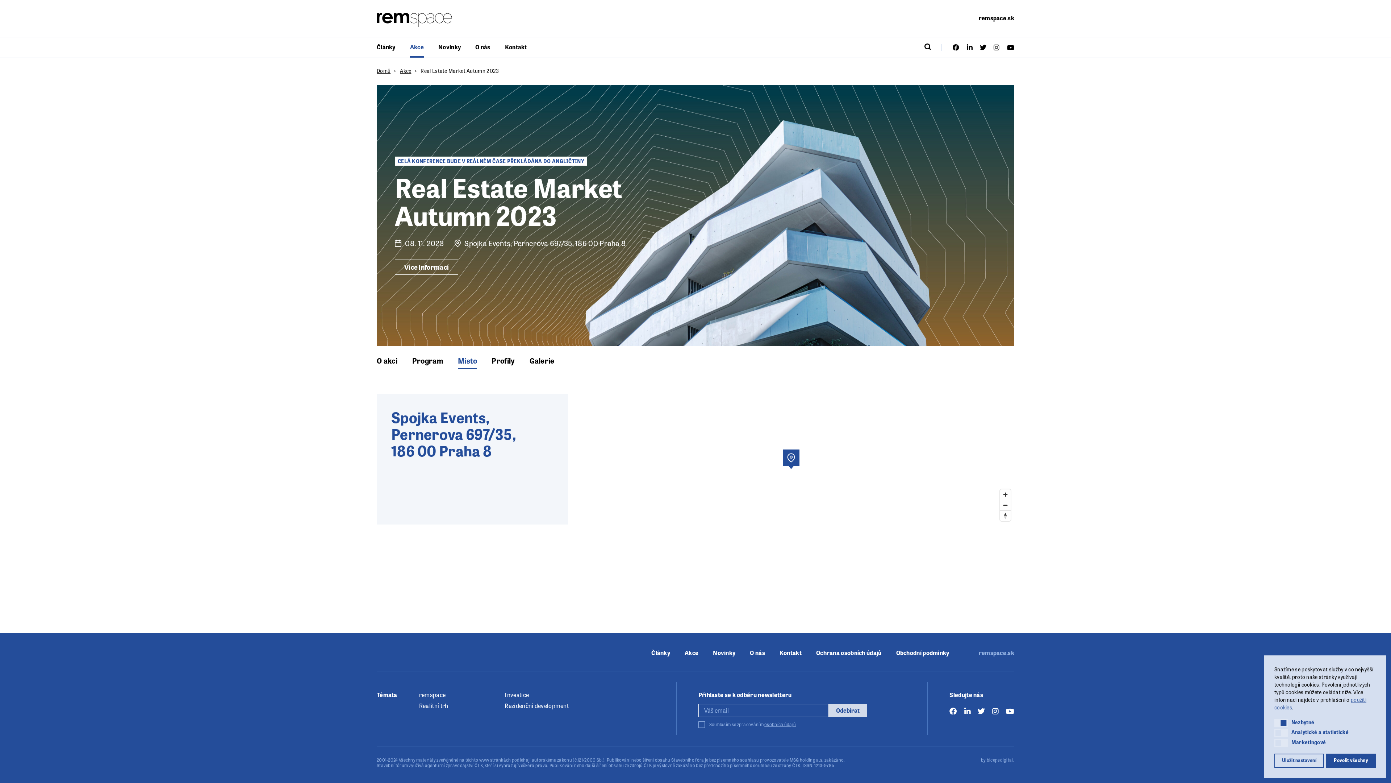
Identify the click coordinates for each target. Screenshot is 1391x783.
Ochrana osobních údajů (849, 652)
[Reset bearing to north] (1005, 515)
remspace (432, 695)
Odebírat (848, 710)
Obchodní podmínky (922, 652)
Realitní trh (433, 705)
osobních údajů (780, 724)
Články (386, 47)
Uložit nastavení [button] (1299, 760)
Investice (517, 695)
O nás (482, 47)
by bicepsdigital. (997, 760)
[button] (1281, 723)
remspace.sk (996, 18)
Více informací (426, 267)
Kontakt (516, 47)
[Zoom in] (1005, 494)
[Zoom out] (1005, 505)
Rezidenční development (537, 705)
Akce (417, 47)
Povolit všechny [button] (1351, 760)
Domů (383, 70)
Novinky (449, 47)
